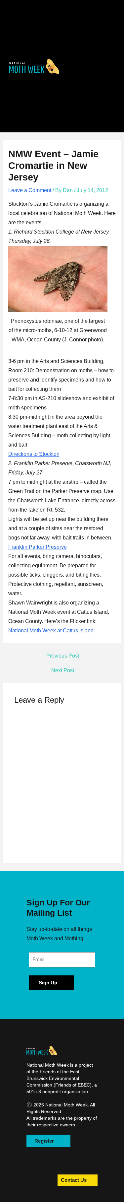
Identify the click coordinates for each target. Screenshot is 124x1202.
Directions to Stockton (34, 454)
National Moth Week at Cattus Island (51, 630)
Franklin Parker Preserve (37, 547)
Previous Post (62, 656)
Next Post (62, 670)
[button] (34, 66)
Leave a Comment (29, 190)
